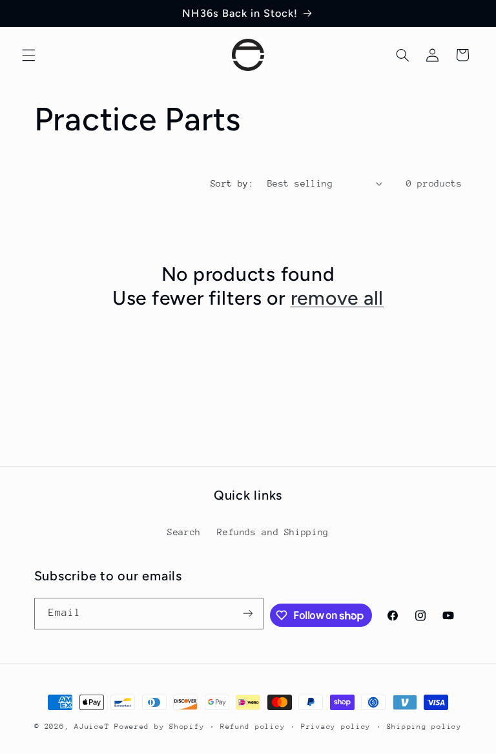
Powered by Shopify (159, 726)
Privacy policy (336, 726)
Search (184, 532)
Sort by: (232, 183)
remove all (337, 298)
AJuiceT (91, 726)
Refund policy (252, 726)
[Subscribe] (248, 613)
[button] (28, 55)
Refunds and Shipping (273, 532)
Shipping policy (424, 726)
